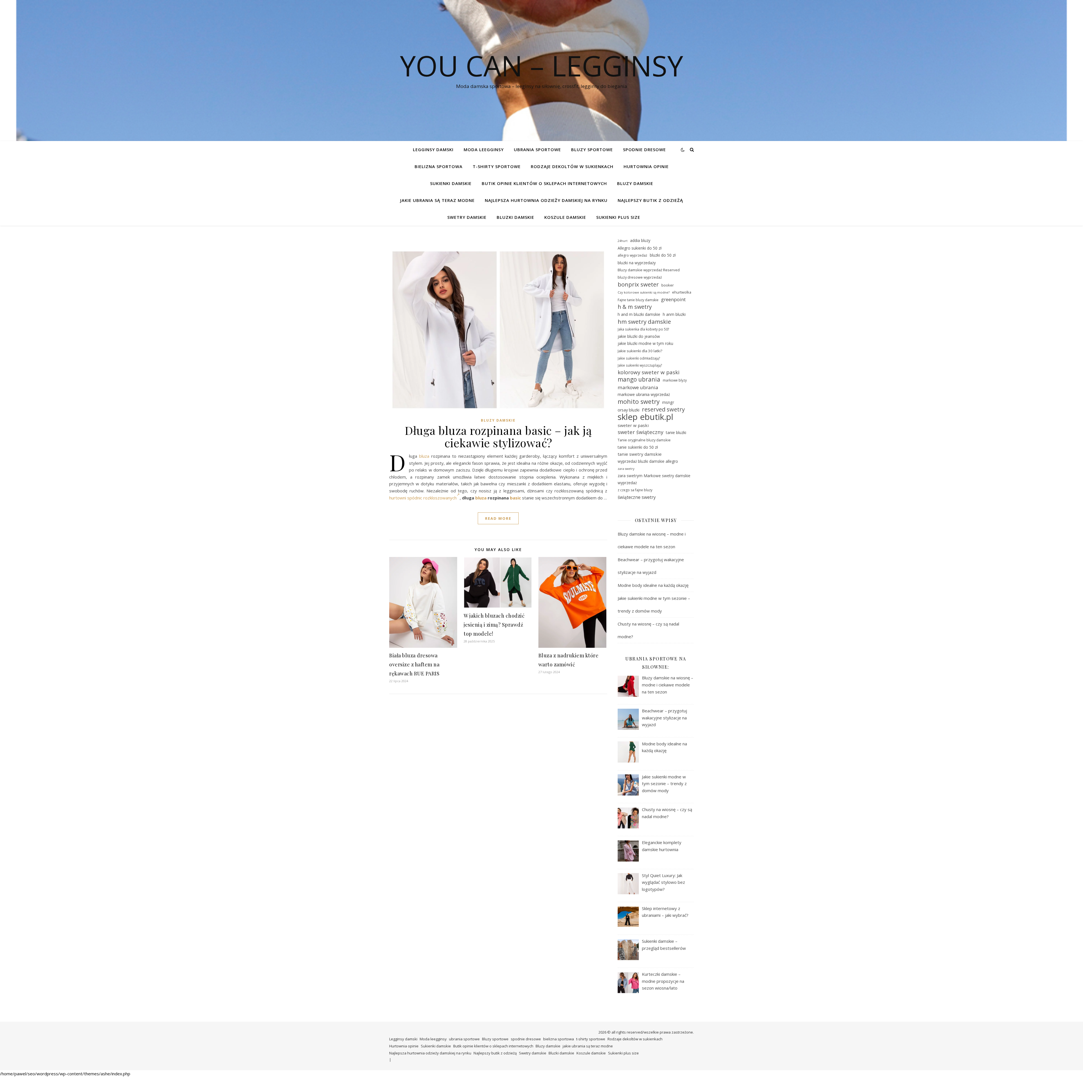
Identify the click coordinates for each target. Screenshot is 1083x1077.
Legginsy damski (433, 149)
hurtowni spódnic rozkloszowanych (423, 498)
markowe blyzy (675, 380)
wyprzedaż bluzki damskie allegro (648, 461)
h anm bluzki (674, 314)
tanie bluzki (676, 432)
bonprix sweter (638, 284)
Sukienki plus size (618, 217)
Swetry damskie (467, 217)
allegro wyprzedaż (632, 255)
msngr (668, 402)
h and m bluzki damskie (639, 314)
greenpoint (673, 299)
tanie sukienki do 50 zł (638, 447)
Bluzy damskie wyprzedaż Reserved (649, 269)
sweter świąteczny (640, 432)
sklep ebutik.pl (645, 416)
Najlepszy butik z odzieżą (650, 200)
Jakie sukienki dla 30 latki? (640, 350)
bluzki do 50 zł (662, 255)
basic (515, 498)
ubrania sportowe (537, 149)
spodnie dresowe (644, 149)
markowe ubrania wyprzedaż (644, 394)
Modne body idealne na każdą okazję (653, 585)
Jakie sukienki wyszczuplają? (640, 365)
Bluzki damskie (515, 217)
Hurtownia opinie (646, 166)
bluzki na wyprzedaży (637, 262)
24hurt (623, 241)
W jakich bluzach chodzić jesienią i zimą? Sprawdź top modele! (494, 624)
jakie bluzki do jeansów (639, 336)
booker (667, 285)
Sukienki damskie (451, 183)
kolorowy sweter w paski (648, 372)
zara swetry (626, 469)
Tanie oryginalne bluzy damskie (644, 439)
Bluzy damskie (635, 183)
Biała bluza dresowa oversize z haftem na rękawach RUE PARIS (414, 664)
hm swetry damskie (644, 321)
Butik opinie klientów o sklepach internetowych (544, 183)
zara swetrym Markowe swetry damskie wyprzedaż (654, 479)
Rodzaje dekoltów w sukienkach (572, 166)
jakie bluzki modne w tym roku (645, 343)
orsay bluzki (628, 410)
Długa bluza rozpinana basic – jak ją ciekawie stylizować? (498, 436)
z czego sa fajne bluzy (635, 490)
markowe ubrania (638, 387)
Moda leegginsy (484, 149)
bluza (424, 456)
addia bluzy (640, 240)
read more (498, 518)
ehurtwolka (681, 292)
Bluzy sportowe (592, 149)
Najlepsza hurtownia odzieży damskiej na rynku (546, 200)
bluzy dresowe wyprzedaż (640, 277)
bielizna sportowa (439, 166)
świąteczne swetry (637, 497)
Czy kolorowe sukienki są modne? (644, 292)
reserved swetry (663, 409)
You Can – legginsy (541, 65)
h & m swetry (635, 306)
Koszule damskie (565, 217)
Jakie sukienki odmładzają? (639, 358)
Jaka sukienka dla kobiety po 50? (643, 329)
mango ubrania (639, 379)
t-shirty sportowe (497, 166)
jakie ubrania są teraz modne (437, 200)
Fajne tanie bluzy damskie (638, 300)
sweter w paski (633, 425)
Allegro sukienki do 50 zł (639, 248)
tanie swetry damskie (640, 454)
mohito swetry (639, 401)
